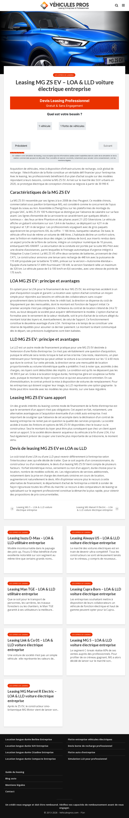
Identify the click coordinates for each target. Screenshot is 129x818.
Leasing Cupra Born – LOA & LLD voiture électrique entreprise (95, 591)
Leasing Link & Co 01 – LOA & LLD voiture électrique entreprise (30, 645)
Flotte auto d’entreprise (81, 752)
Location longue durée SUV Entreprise (26, 745)
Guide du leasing (14, 772)
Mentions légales (15, 784)
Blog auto (10, 778)
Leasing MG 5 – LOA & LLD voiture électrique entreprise (93, 642)
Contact (9, 791)
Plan (83, 812)
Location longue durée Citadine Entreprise (29, 752)
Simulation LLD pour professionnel (87, 758)
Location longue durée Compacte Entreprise (30, 758)
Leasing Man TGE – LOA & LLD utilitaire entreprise (31, 591)
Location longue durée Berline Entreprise (28, 739)
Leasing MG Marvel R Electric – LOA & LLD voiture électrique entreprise (32, 696)
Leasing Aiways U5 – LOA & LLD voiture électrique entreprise (95, 540)
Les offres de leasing (64, 75)
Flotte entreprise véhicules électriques (90, 739)
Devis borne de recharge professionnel (90, 745)
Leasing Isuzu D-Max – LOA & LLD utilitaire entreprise (30, 540)
